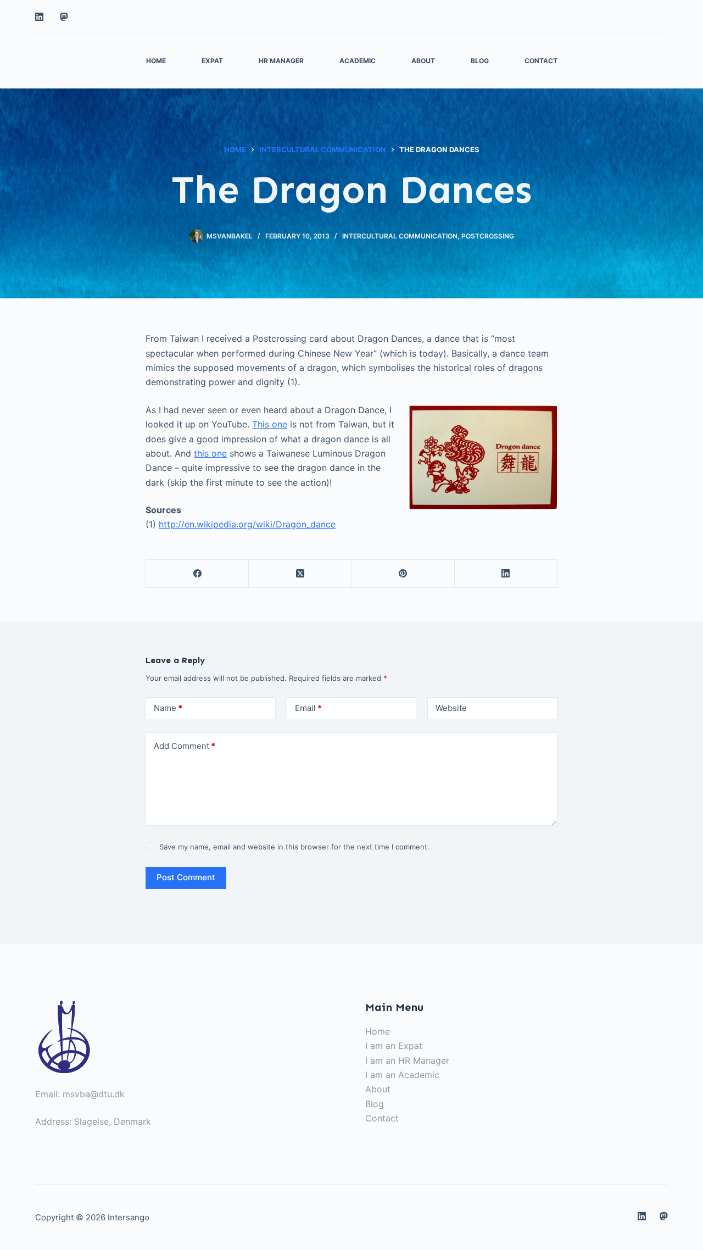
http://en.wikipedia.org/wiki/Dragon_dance (247, 524)
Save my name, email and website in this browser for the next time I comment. (294, 846)
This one (269, 424)
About (423, 61)
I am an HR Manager (407, 1060)
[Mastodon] (64, 17)
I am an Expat (393, 1045)
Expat (212, 61)
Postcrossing (487, 236)
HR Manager (281, 61)
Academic (357, 61)
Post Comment (186, 877)
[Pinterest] (403, 574)
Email (308, 708)
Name (168, 708)
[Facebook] (197, 574)
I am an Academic (402, 1074)
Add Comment (184, 746)
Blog (480, 61)
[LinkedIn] (39, 17)
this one (210, 453)
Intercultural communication (399, 236)
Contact (541, 61)
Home (156, 61)
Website (451, 708)
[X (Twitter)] (300, 574)
